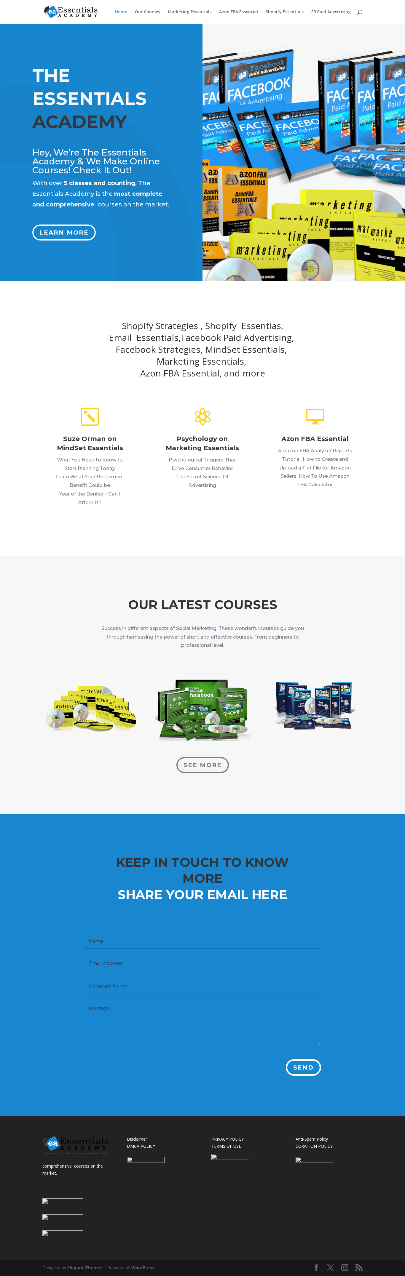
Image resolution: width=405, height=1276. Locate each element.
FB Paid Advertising (331, 12)
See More (203, 765)
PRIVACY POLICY (227, 1139)
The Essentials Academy (89, 157)
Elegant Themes (85, 1267)
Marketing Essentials (189, 12)
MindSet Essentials (245, 349)
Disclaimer (137, 1139)
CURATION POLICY (314, 1146)
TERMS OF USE (226, 1146)
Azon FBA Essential (238, 12)
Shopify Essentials (285, 12)
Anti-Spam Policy (312, 1139)
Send (303, 1067)
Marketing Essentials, (203, 361)
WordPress (142, 1267)
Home (121, 12)
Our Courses (147, 12)
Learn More (64, 232)
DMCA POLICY (141, 1146)
